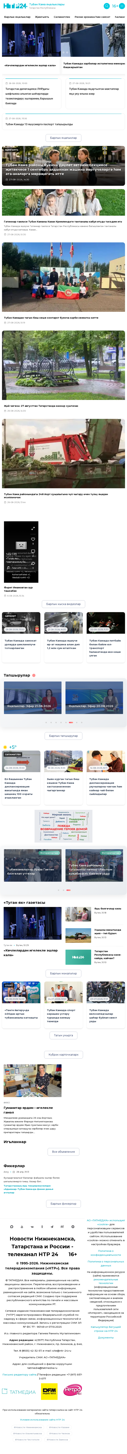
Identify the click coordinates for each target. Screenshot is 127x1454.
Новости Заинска (58, 1439)
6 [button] (70, 722)
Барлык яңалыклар (17, 16)
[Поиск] (107, 6)
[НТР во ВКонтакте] (32, 1226)
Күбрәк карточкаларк (64, 1054)
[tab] (60, 52)
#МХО (7, 1102)
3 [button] (55, 722)
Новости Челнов (60, 1433)
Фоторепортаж (49, 853)
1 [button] (45, 722)
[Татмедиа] (19, 1392)
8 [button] (81, 722)
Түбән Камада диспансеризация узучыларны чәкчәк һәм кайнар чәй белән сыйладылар (105, 787)
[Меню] (122, 6)
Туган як (8, 945)
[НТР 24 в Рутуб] (62, 1226)
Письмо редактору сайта (19, 1374)
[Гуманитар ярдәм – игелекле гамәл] (33, 1080)
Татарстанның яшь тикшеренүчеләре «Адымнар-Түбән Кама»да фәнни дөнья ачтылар (28, 1189)
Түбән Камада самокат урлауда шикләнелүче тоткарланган (21, 644)
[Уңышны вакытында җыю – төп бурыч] (78, 935)
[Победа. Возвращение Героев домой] (63, 826)
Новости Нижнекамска (28, 1427)
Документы (106, 1337)
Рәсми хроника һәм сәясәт (92, 16)
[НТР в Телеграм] (52, 1226)
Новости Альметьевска (28, 1433)
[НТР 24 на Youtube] (22, 1226)
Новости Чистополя (28, 1439)
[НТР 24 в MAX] (11, 1226)
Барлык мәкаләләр (63, 973)
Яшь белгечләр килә (107, 908)
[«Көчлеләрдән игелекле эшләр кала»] (33, 923)
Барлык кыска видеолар (63, 604)
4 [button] (60, 722)
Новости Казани (60, 1427)
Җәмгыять (42, 16)
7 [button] (75, 722)
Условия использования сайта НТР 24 (42, 1419)
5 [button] (65, 722)
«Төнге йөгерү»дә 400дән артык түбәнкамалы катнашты (21, 1014)
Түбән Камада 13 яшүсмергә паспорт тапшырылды (39, 124)
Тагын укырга (63, 1035)
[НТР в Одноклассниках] (42, 1226)
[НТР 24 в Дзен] (72, 1226)
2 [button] (50, 722)
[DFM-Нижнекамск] (49, 1391)
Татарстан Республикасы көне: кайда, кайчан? (107, 955)
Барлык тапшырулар (63, 735)
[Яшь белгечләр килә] (78, 914)
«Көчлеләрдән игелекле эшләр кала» (30, 65)
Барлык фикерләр (63, 1203)
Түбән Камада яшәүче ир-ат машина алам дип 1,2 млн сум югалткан (63, 644)
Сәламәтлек (62, 16)
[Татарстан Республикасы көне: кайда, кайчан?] (78, 957)
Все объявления (63, 1151)
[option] (17, 17)
